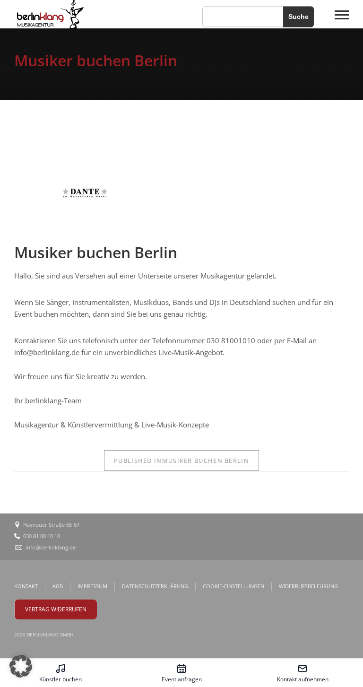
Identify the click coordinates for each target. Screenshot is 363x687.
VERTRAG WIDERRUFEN (55, 609)
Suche (298, 16)
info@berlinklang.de (51, 547)
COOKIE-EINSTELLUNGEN (233, 586)
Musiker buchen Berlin (181, 460)
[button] (21, 666)
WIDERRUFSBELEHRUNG (308, 586)
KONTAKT (26, 586)
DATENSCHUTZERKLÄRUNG (155, 586)
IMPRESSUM (92, 586)
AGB (57, 586)
